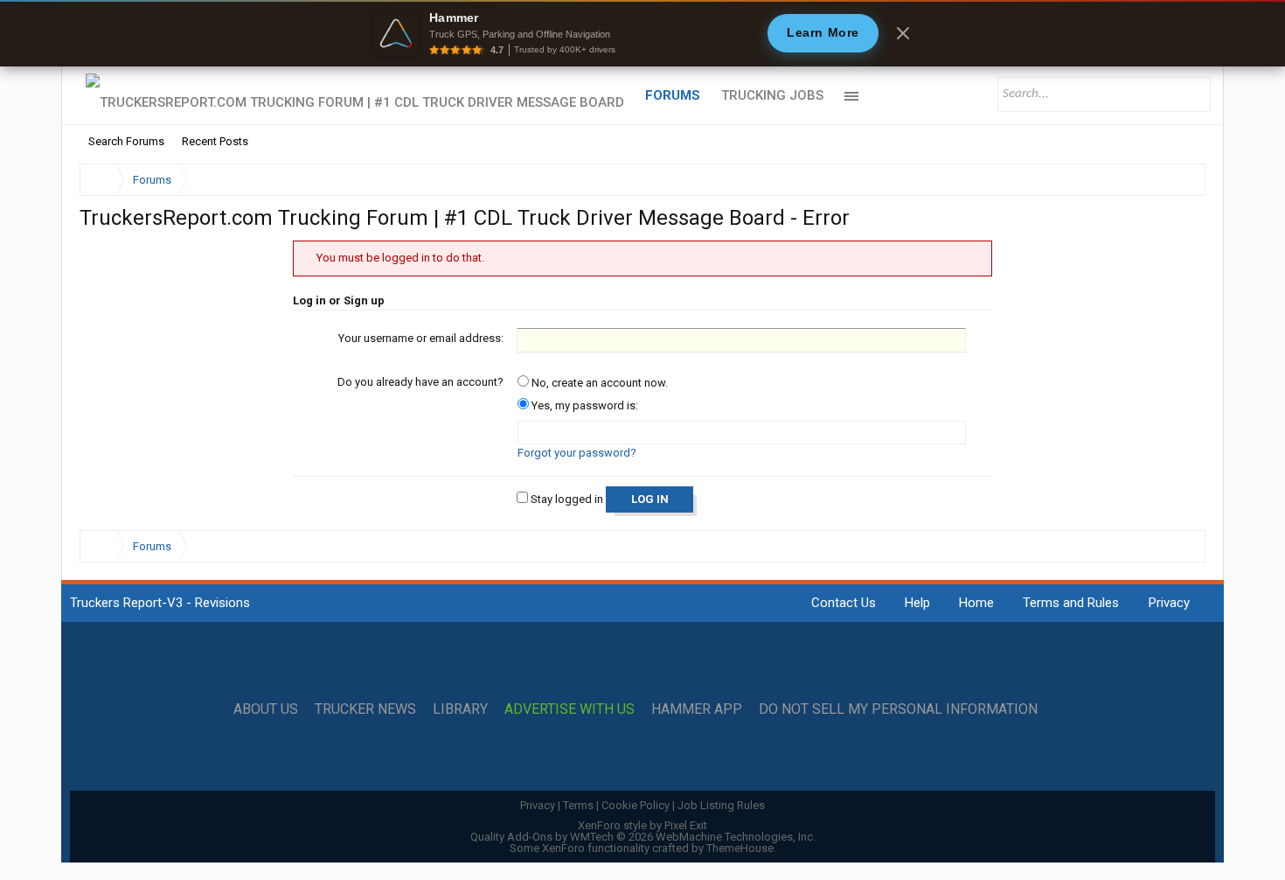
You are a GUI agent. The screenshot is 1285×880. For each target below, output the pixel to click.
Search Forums (126, 141)
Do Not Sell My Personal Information (898, 709)
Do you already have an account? (420, 381)
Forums (672, 95)
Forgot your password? (576, 452)
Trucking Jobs (772, 95)
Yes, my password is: (583, 405)
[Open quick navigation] (1180, 179)
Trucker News (365, 709)
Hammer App (696, 709)
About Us (265, 709)
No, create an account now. (598, 382)
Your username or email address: (421, 338)
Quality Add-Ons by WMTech (643, 836)
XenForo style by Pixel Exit (642, 825)
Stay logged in (565, 499)
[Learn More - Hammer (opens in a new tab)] (642, 33)
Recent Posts (215, 141)
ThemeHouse (740, 848)
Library (460, 709)
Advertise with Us (569, 709)
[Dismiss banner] (903, 33)
